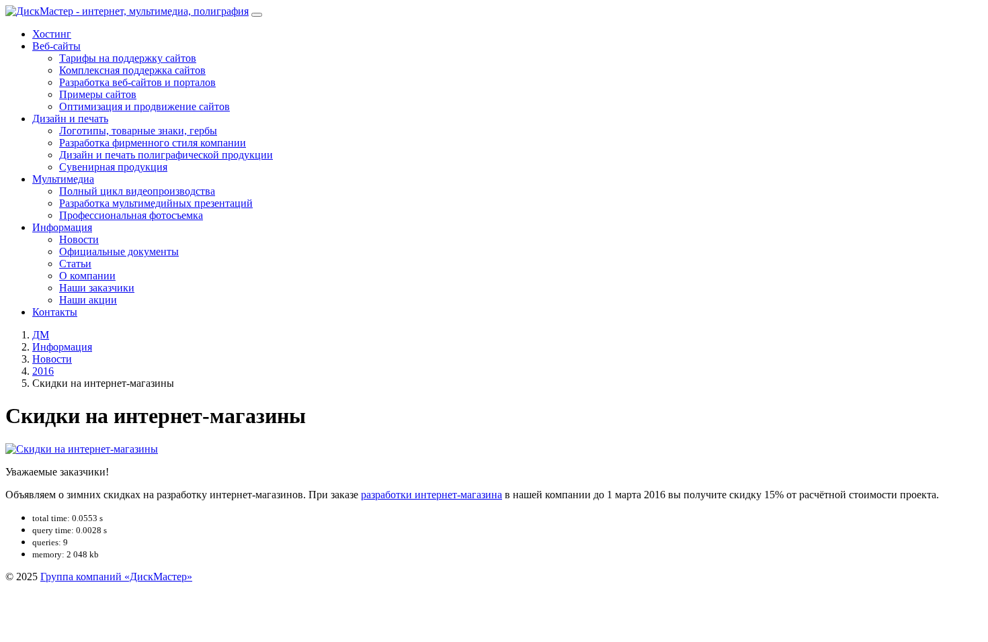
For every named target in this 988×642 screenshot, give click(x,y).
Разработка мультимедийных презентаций (156, 203)
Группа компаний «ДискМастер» (116, 576)
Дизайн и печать (70, 118)
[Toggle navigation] (256, 15)
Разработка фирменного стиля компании (152, 142)
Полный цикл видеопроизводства (137, 191)
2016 (43, 371)
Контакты (54, 312)
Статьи (75, 263)
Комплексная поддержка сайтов (132, 70)
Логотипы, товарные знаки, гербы (138, 130)
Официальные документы (119, 251)
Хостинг (51, 34)
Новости (79, 239)
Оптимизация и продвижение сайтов (144, 106)
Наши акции (88, 300)
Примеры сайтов (97, 94)
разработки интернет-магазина (431, 494)
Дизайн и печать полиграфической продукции (166, 154)
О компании (87, 275)
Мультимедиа (63, 179)
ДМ (40, 334)
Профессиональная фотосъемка (131, 215)
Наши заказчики (96, 287)
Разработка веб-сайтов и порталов (137, 82)
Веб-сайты (56, 46)
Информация (62, 227)
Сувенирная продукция (113, 167)
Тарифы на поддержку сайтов (127, 58)
